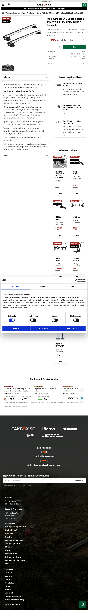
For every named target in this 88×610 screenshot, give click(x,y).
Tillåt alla (72, 329)
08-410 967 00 (16, 501)
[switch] (33, 320)
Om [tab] (72, 286)
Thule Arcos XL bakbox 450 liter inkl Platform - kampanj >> (44, 9)
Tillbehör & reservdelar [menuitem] (13, 596)
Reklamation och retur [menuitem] (13, 557)
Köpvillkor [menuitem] (8, 537)
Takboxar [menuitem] (8, 573)
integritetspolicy (28, 485)
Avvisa (16, 329)
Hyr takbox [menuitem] (9, 534)
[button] (4, 7)
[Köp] (74, 47)
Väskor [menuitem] (7, 586)
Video (5, 155)
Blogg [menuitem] (7, 564)
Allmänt (6, 77)
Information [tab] (44, 286)
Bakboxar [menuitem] (8, 576)
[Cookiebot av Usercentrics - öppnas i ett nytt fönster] (76, 280)
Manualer (51, 63)
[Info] (60, 193)
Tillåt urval (44, 329)
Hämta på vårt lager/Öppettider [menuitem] (16, 527)
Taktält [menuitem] (7, 580)
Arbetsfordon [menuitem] (9, 593)
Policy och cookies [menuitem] (11, 554)
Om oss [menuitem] (8, 550)
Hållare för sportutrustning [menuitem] (14, 600)
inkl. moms (16, 604)
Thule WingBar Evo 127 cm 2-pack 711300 (72, 122)
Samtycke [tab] (15, 286)
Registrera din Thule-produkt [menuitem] (15, 560)
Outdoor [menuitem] (8, 590)
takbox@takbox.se (15, 504)
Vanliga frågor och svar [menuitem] (13, 544)
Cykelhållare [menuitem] (9, 583)
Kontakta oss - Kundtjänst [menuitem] (14, 540)
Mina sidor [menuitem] (9, 547)
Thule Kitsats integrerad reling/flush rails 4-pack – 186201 (72, 107)
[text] (54, 40)
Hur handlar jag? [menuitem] (11, 530)
